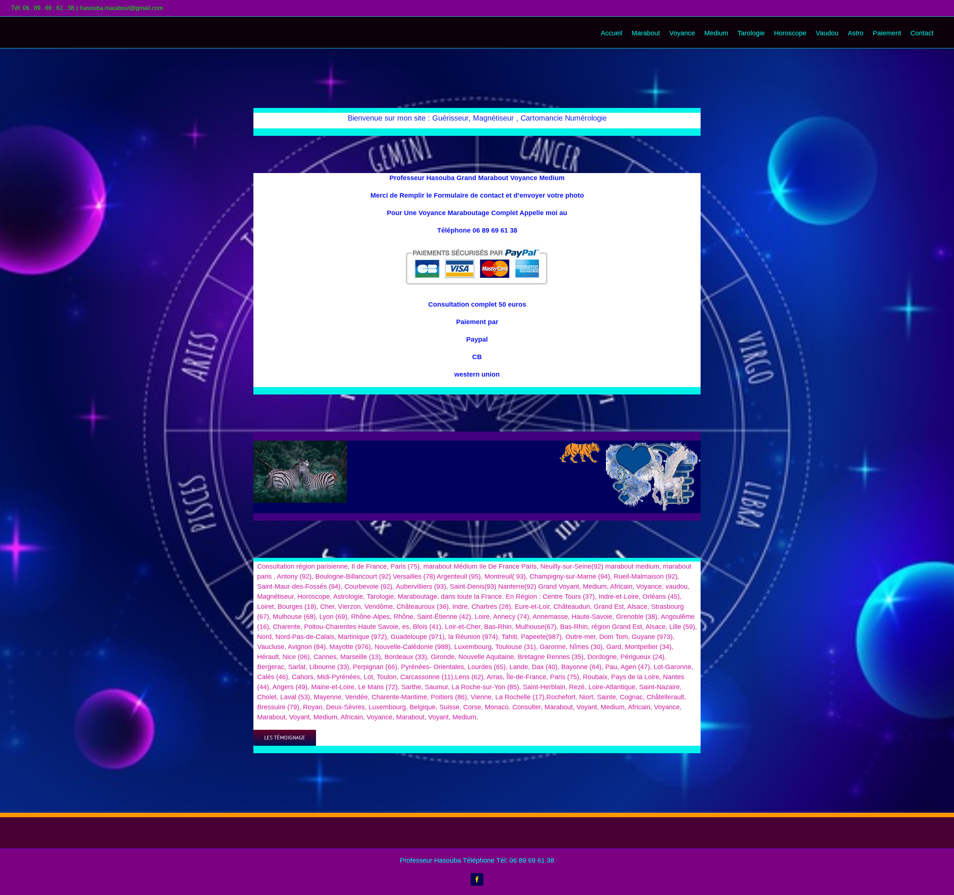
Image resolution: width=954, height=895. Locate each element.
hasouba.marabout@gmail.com (121, 8)
